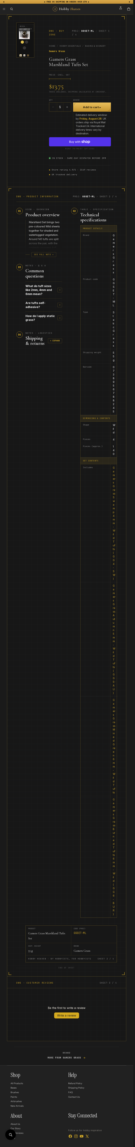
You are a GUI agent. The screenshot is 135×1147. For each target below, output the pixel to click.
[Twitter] (87, 1136)
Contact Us (74, 1097)
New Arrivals (17, 1106)
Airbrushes (16, 1101)
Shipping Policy (76, 1088)
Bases (14, 1088)
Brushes (15, 1092)
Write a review (66, 1015)
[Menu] (4, 9)
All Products (17, 1083)
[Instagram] (76, 1136)
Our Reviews (17, 1133)
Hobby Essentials (70, 46)
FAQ (70, 1092)
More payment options (79, 148)
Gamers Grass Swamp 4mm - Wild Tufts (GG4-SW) (114, 523)
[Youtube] (81, 1136)
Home (52, 46)
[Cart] (128, 9)
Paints (14, 1097)
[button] (21, 55)
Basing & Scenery (95, 46)
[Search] (11, 9)
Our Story (16, 1128)
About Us (15, 1124)
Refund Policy (75, 1083)
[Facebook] (70, 1136)
